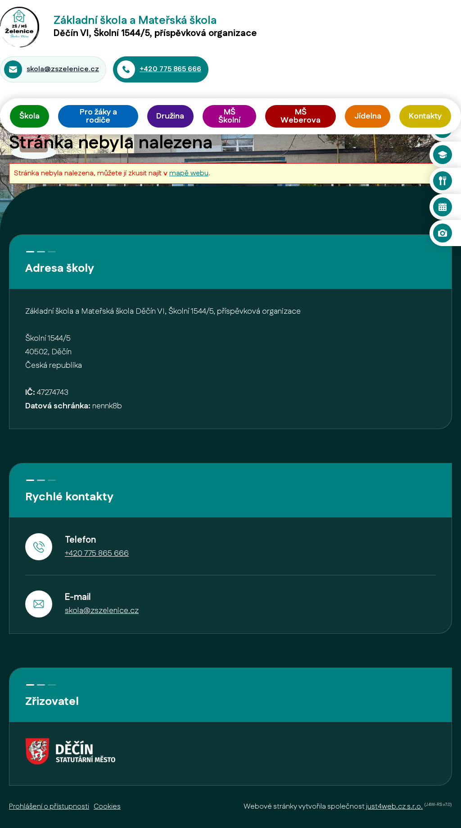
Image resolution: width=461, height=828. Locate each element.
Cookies (107, 806)
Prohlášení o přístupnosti (49, 806)
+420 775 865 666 (170, 69)
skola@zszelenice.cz (63, 69)
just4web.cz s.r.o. (394, 806)
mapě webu (188, 173)
